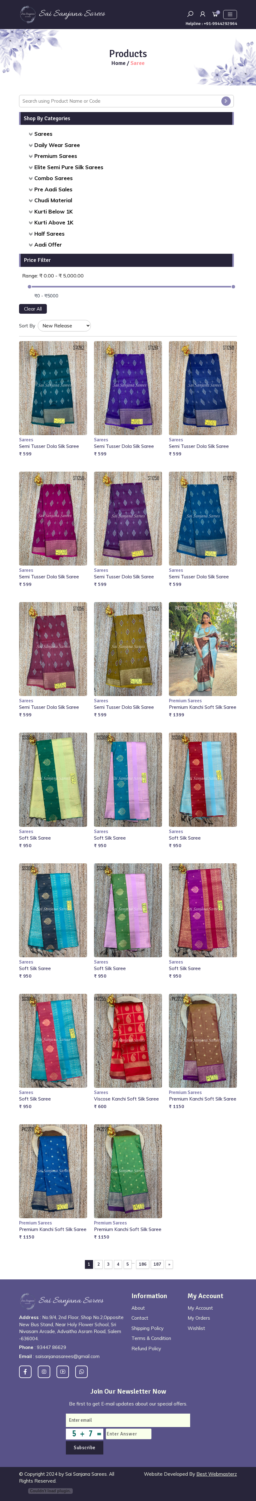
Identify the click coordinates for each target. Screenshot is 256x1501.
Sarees (43, 133)
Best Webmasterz (216, 1474)
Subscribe (85, 1447)
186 (142, 1264)
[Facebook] (25, 1372)
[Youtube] (63, 1372)
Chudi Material (53, 200)
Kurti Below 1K (53, 211)
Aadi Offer (48, 244)
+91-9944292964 (220, 23)
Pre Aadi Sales (53, 189)
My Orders (199, 1318)
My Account (200, 1308)
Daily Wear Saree (57, 145)
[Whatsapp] (81, 1372)
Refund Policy (146, 1348)
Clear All (33, 309)
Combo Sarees (53, 178)
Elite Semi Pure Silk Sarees (68, 167)
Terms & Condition (151, 1338)
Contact (139, 1318)
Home (119, 63)
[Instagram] (44, 1372)
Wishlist (196, 1328)
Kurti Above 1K (53, 222)
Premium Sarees (55, 156)
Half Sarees (49, 233)
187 (157, 1264)
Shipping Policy (147, 1328)
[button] (202, 14)
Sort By (27, 326)
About (138, 1308)
